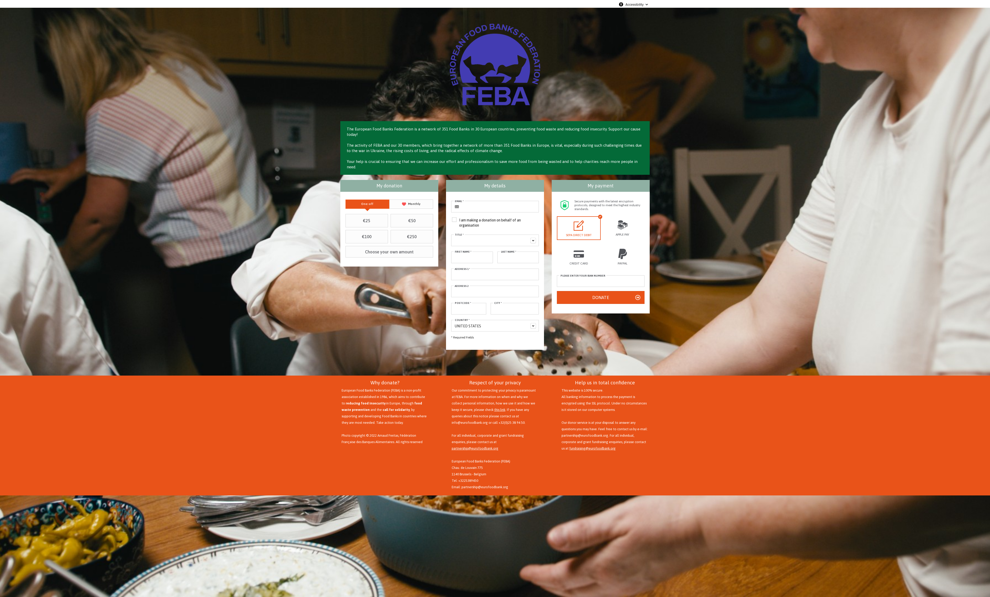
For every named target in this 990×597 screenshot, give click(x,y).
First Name (463, 251)
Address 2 (461, 286)
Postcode (463, 303)
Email (459, 201)
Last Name (508, 251)
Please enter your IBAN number (582, 275)
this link (499, 410)
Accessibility (634, 4)
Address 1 (462, 269)
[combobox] (495, 240)
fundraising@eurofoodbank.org (592, 448)
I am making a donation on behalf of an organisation (490, 222)
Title (459, 234)
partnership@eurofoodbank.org (475, 448)
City (498, 303)
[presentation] (367, 204)
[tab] (367, 204)
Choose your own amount (389, 252)
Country (462, 320)
